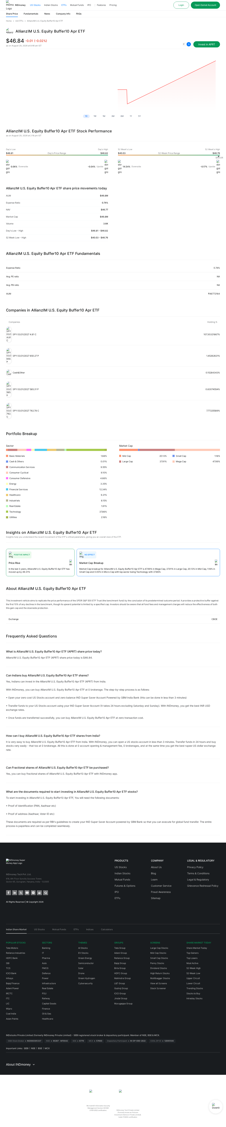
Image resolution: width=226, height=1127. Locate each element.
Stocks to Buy (193, 993)
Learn (154, 879)
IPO (89, 5)
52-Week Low (193, 973)
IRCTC (9, 993)
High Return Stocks (160, 973)
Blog (153, 873)
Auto (44, 963)
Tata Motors (12, 948)
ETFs (63, 5)
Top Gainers (192, 953)
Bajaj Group (120, 963)
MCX (47, 1048)
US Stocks (35, 5)
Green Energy (85, 958)
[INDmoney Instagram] (33, 892)
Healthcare (47, 1018)
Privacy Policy (195, 867)
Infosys (9, 978)
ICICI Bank (11, 973)
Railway (46, 998)
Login (181, 5)
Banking (46, 948)
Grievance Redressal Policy (202, 885)
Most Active (192, 963)
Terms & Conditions (198, 873)
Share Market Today (196, 948)
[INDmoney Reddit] (39, 892)
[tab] (16, 931)
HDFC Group (120, 973)
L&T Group (119, 983)
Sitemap (155, 898)
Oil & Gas (46, 1013)
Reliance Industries (15, 953)
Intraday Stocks (194, 998)
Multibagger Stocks (160, 978)
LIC (7, 1003)
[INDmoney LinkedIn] (14, 892)
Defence (46, 973)
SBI (7, 963)
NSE (33, 1048)
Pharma (46, 958)
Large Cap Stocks (159, 948)
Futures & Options (125, 885)
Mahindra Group (122, 978)
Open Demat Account (205, 5)
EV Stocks (83, 953)
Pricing (113, 5)
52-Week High (193, 968)
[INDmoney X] (20, 892)
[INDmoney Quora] (45, 892)
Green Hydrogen (86, 978)
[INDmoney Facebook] (8, 892)
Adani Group (120, 953)
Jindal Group (120, 998)
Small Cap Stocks (159, 958)
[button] (186, 44)
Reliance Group (122, 958)
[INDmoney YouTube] (27, 892)
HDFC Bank (12, 958)
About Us (156, 867)
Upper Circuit (193, 978)
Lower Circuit (193, 983)
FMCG (45, 968)
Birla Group (120, 968)
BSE (40, 1048)
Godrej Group (121, 988)
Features (101, 5)
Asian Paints (12, 1018)
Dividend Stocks (158, 968)
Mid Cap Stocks (158, 953)
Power (45, 978)
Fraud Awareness (161, 891)
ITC (8, 998)
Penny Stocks (157, 963)
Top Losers (191, 958)
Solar (81, 968)
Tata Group (119, 948)
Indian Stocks (51, 5)
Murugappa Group (123, 1003)
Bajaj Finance (12, 983)
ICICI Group (120, 993)
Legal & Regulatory (198, 879)
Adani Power (12, 988)
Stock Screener (158, 988)
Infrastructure (49, 983)
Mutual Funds (77, 5)
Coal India (11, 1013)
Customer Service (161, 885)
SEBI (26, 1048)
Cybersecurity (85, 983)
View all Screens (158, 983)
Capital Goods (49, 1003)
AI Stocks (83, 948)
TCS (8, 968)
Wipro (9, 1008)
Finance (46, 1008)
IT (43, 953)
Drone (81, 973)
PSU (44, 993)
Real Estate (47, 988)
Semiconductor (86, 963)
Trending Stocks (194, 988)
